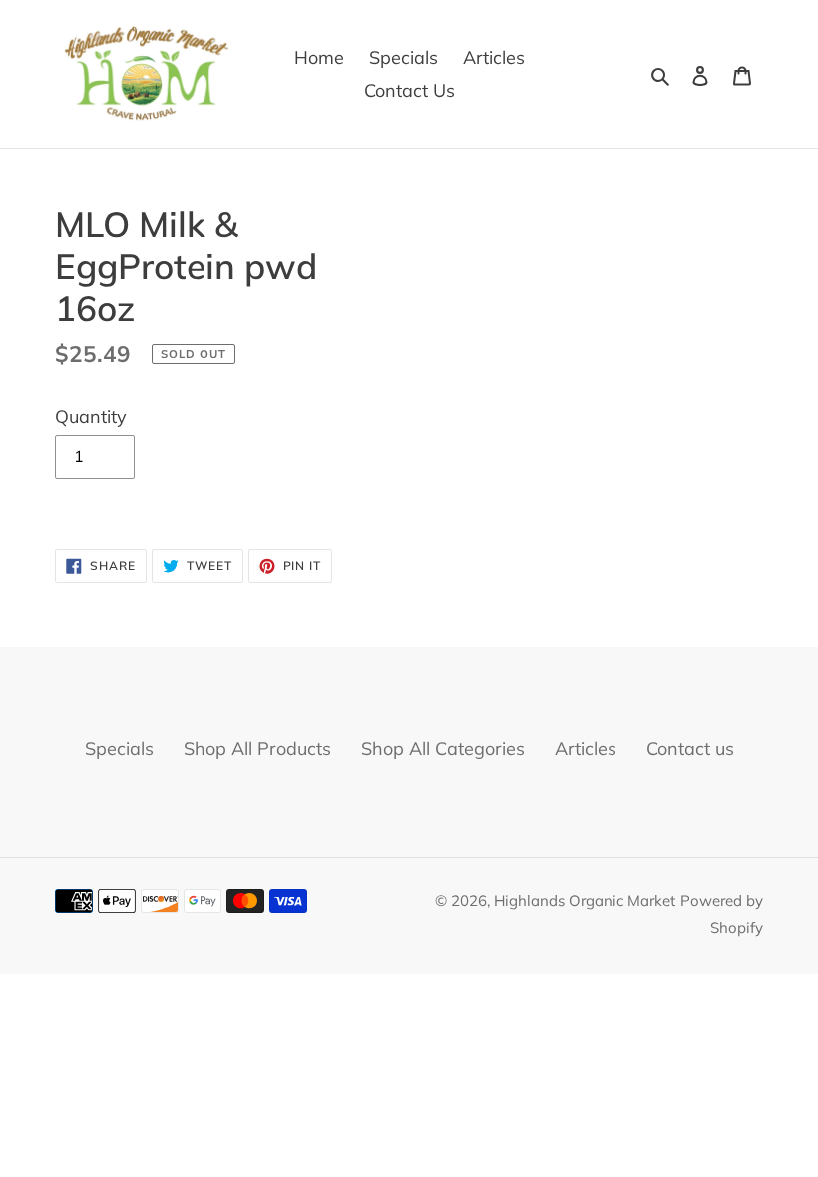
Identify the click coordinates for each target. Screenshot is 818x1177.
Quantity (91, 416)
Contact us (690, 748)
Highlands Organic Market (584, 900)
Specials (119, 748)
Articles (585, 748)
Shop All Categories (443, 748)
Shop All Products (257, 748)
